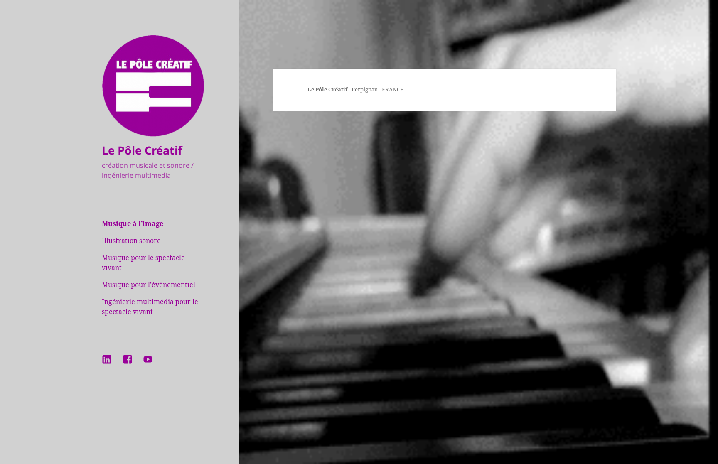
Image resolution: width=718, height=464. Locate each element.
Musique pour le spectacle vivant (143, 262)
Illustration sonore (131, 240)
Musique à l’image (132, 223)
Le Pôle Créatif (142, 150)
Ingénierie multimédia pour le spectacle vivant (150, 306)
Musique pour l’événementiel (148, 284)
